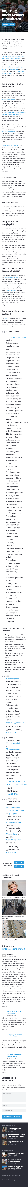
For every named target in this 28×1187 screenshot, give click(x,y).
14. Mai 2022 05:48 (11, 1058)
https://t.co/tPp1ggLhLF (15, 811)
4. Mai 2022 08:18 (11, 1038)
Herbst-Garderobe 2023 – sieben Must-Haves (15, 1129)
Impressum (5, 1184)
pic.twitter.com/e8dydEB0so (16, 784)
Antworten (4, 1006)
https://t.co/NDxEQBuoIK (15, 781)
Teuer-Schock (14, 69)
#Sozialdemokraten (13, 840)
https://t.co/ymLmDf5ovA (15, 723)
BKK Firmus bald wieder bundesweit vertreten (14, 1160)
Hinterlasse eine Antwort (13, 949)
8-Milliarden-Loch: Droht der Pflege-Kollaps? (16, 1154)
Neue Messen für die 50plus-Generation (13, 897)
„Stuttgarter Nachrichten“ (11, 277)
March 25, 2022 (12, 732)
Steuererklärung (11, 290)
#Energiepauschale (13, 743)
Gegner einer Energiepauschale (11, 145)
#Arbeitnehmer (11, 834)
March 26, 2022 (12, 794)
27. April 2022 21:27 (11, 1015)
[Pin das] (16, 866)
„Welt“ (6, 318)
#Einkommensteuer (13, 822)
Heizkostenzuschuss (18, 209)
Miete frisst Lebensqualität (9, 940)
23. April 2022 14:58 (11, 956)
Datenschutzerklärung (8, 1180)
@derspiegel (13, 813)
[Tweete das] (21, 862)
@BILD (18, 761)
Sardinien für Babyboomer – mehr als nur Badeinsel (16, 1167)
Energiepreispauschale (8, 99)
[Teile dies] (16, 862)
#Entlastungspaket (13, 679)
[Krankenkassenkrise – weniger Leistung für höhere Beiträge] (4, 1136)
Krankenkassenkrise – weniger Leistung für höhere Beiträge (16, 1135)
